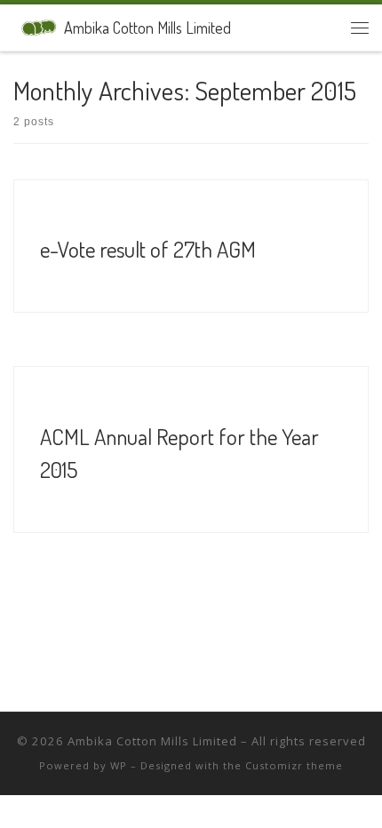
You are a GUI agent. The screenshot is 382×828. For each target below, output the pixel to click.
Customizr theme (294, 765)
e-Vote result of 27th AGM (148, 249)
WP (118, 765)
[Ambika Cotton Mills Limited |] (35, 25)
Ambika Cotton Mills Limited (152, 741)
